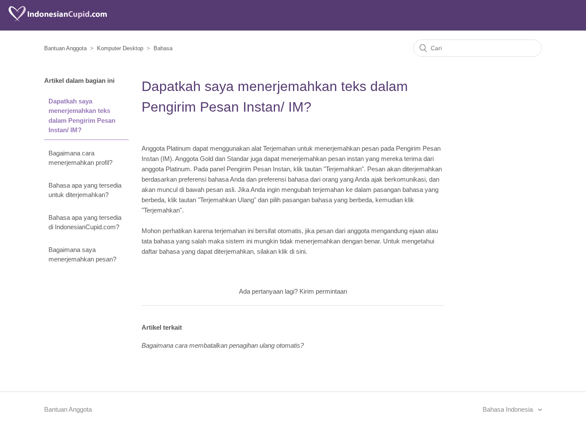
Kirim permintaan (323, 291)
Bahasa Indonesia (509, 409)
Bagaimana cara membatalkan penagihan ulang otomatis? (223, 345)
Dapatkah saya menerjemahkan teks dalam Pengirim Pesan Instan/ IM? (81, 115)
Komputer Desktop (120, 48)
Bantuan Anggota (65, 48)
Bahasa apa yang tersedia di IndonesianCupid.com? (84, 222)
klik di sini (291, 251)
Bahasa (163, 48)
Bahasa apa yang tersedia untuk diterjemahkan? (84, 190)
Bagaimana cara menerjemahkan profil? (80, 158)
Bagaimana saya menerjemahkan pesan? (82, 254)
